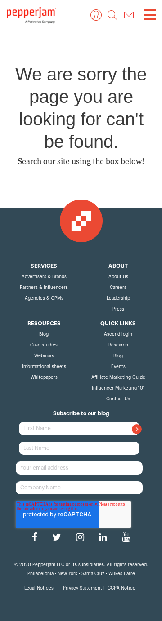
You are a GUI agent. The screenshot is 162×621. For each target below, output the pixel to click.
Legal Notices (39, 588)
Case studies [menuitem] (44, 345)
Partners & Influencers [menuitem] (44, 287)
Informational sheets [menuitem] (44, 366)
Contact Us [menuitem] (118, 399)
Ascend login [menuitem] (118, 334)
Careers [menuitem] (118, 287)
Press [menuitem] (118, 309)
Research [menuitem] (118, 345)
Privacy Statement (83, 588)
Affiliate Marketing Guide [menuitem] (118, 377)
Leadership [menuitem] (118, 298)
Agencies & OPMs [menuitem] (44, 298)
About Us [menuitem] (118, 277)
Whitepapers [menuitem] (44, 377)
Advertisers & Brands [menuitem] (44, 277)
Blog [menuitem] (44, 334)
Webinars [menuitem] (44, 356)
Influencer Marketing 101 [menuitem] (118, 388)
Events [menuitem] (118, 366)
